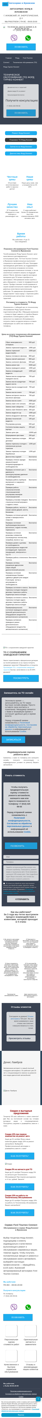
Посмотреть (21, 678)
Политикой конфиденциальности (17, 724)
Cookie (23, 731)
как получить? (20, 1156)
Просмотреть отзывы (19, 1038)
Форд (17, 58)
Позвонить (21, 47)
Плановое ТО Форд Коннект (21, 140)
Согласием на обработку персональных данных (21, 727)
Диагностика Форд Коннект (21, 153)
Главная (9, 58)
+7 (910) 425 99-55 (22, 30)
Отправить (22, 899)
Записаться (13, 739)
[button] (3, 1078)
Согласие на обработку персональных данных (21, 1394)
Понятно (21, 1415)
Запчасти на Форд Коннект (21, 147)
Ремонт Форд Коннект (21, 133)
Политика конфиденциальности (21, 1391)
